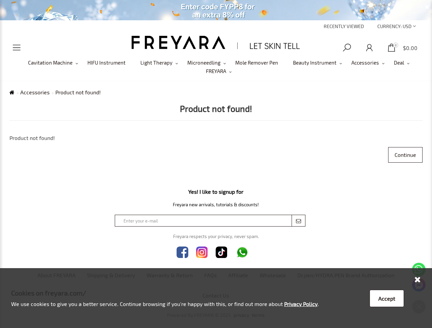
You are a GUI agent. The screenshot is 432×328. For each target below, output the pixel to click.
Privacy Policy (301, 304)
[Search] (347, 48)
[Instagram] (202, 252)
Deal (399, 63)
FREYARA (216, 71)
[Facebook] (182, 252)
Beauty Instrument (314, 63)
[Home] (216, 42)
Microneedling (203, 63)
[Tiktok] (221, 252)
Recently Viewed (344, 26)
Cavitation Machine (50, 63)
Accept (386, 298)
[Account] (369, 48)
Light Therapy (156, 63)
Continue (405, 154)
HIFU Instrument (106, 63)
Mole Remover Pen (256, 63)
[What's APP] (242, 252)
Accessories (365, 63)
